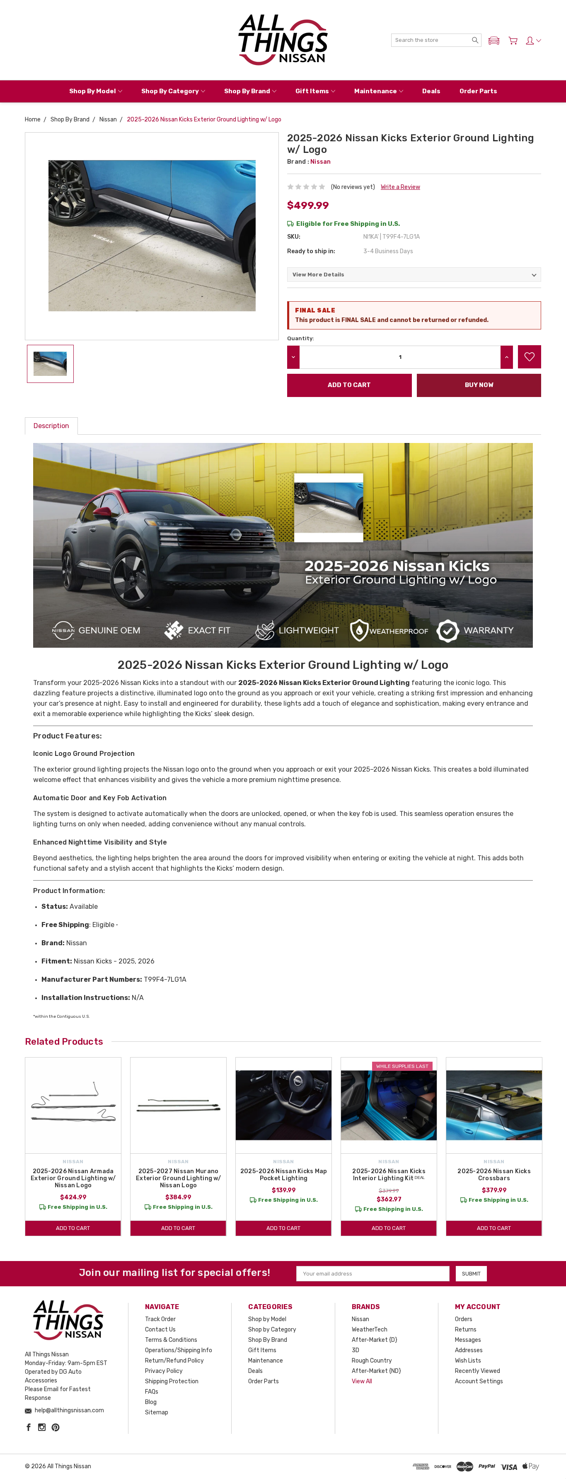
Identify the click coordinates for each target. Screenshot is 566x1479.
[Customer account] (533, 40)
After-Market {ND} (376, 1371)
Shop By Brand (247, 91)
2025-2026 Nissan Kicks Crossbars (494, 1175)
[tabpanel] (73, 1146)
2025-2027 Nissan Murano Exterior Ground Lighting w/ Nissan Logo (178, 1178)
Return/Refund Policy (174, 1360)
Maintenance (375, 91)
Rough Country (372, 1360)
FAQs (151, 1391)
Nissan (360, 1319)
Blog (151, 1402)
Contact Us (160, 1329)
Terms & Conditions (171, 1339)
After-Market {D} (374, 1339)
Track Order (160, 1319)
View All (362, 1381)
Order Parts (478, 91)
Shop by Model (92, 91)
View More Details (318, 274)
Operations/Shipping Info (178, 1350)
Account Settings (479, 1381)
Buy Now (479, 385)
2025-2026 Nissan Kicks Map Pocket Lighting (283, 1175)
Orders (463, 1319)
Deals (431, 91)
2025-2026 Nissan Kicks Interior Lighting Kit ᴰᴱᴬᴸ (389, 1175)
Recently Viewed (477, 1371)
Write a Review (400, 187)
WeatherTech (369, 1329)
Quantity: (300, 338)
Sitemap (156, 1412)
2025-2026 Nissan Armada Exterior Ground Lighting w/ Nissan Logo (73, 1178)
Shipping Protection (171, 1381)
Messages (468, 1339)
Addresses (469, 1350)
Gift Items (312, 91)
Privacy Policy (164, 1371)
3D (355, 1350)
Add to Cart (73, 1228)
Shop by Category (170, 91)
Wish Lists (468, 1360)
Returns (466, 1329)
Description (51, 426)
